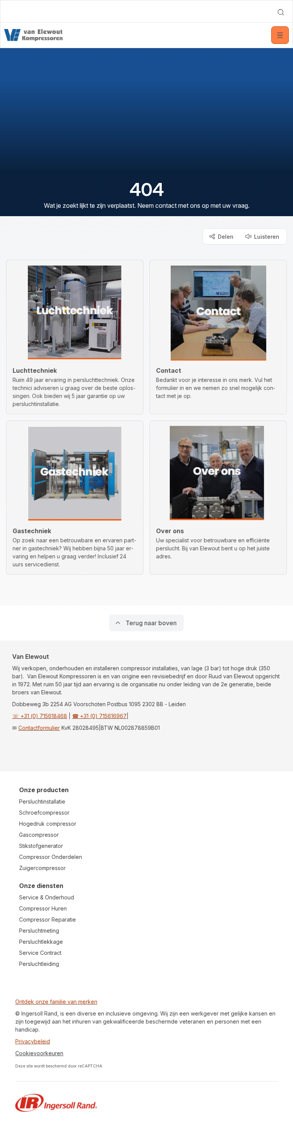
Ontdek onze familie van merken (56, 1001)
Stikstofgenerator (41, 846)
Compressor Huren (43, 908)
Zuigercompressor (42, 868)
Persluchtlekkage (41, 941)
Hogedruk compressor (47, 823)
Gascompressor (39, 834)
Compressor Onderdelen (50, 857)
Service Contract (40, 952)
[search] (281, 12)
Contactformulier (39, 728)
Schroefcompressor (44, 812)
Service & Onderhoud (46, 897)
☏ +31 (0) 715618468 (39, 716)
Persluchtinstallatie (42, 801)
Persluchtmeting (39, 930)
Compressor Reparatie (47, 919)
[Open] (280, 35)
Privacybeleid (32, 1041)
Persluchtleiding (39, 964)
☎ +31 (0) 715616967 (99, 716)
